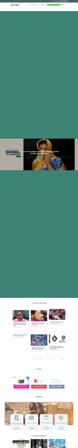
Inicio (30, 4)
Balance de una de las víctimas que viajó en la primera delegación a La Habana (21, 335)
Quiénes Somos (35, 4)
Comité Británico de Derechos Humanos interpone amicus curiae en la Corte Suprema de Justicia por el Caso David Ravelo (20, 324)
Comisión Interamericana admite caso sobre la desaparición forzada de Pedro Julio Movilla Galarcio (39, 324)
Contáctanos (43, 4)
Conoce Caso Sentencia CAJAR (53, 4)
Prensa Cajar (16, 327)
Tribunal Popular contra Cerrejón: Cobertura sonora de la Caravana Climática (57, 322)
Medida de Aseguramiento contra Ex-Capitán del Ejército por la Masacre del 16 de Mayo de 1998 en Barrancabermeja (39, 348)
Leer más (39, 157)
